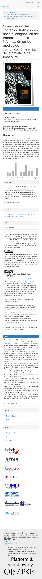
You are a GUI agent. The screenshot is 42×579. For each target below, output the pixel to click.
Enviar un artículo (11, 403)
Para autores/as (11, 437)
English (8, 420)
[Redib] (11, 460)
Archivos (12, 13)
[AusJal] (18, 503)
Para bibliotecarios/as (12, 441)
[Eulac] (11, 495)
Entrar (38, 2)
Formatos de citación (12, 203)
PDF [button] (21, 109)
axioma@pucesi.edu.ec (18, 550)
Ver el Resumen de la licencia (13, 279)
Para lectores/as (11, 433)
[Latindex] (11, 451)
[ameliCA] (11, 512)
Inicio (6, 13)
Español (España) (11, 416)
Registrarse (30, 2)
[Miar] (11, 486)
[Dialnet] (11, 477)
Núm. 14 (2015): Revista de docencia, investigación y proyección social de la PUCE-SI (19, 15)
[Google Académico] (11, 468)
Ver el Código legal (30, 279)
